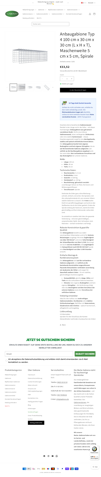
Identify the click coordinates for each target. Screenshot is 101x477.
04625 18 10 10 (62, 382)
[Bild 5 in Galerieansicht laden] (46, 87)
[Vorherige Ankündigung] (33, 3)
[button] (29, 10)
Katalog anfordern (11, 402)
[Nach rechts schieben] (53, 87)
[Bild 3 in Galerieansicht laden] (30, 87)
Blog (29, 405)
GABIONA (46, 472)
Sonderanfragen (33, 412)
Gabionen (8, 378)
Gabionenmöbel (10, 395)
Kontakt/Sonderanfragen (13, 399)
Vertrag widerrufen (36, 423)
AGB (29, 394)
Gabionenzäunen (80, 402)
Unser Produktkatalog (35, 415)
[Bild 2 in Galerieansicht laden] (21, 87)
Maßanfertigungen (11, 375)
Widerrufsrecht (32, 385)
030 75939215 (62, 395)
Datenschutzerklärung (35, 378)
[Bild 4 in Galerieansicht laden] (38, 87)
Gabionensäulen (10, 385)
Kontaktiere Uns (33, 398)
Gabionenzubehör (10, 392)
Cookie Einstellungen (35, 382)
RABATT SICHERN (85, 354)
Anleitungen (32, 408)
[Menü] (98, 446)
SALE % (7, 406)
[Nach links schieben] (7, 87)
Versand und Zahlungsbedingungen (35, 390)
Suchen (30, 419)
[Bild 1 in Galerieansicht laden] (13, 87)
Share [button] (64, 325)
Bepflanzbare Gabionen (12, 382)
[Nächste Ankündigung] (68, 3)
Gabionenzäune (10, 389)
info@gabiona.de (62, 399)
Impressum (31, 375)
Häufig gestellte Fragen (35, 401)
